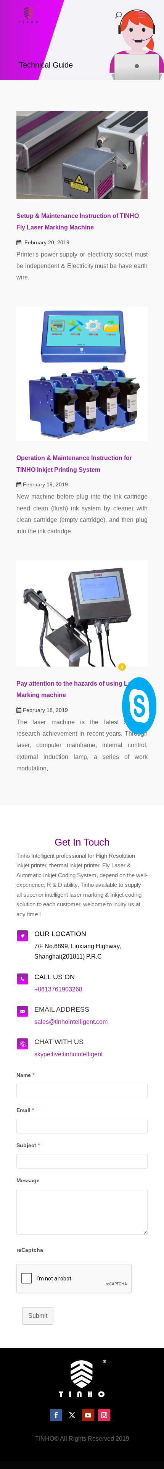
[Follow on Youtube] (88, 1415)
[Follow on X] (72, 1415)
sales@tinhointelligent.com (71, 1022)
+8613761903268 (58, 989)
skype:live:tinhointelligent (68, 1054)
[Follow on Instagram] (104, 1415)
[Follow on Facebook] (56, 1415)
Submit (37, 1315)
